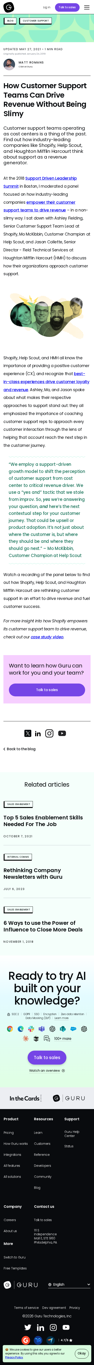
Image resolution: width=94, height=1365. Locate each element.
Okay (82, 1353)
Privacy (74, 1308)
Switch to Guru (15, 1257)
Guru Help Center (71, 1134)
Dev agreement (54, 1308)
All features (12, 1166)
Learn (38, 1133)
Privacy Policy (14, 1357)
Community (42, 1177)
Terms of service (26, 1308)
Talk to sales (67, 7)
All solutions (12, 1177)
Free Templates (15, 1268)
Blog (37, 1188)
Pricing (8, 1133)
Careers (10, 1220)
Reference (42, 1155)
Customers (42, 1144)
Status (68, 1146)
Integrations (12, 1155)
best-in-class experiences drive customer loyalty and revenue (46, 382)
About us (10, 1231)
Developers (42, 1166)
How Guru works (16, 1144)
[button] (85, 7)
